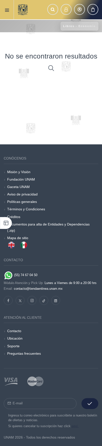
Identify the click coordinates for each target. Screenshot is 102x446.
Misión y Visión (18, 172)
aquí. (75, 426)
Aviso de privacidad (22, 194)
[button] (52, 9)
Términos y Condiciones (26, 209)
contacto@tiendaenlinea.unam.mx (38, 288)
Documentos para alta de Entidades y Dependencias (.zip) (48, 227)
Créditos (13, 217)
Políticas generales (22, 202)
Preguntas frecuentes (24, 353)
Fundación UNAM (21, 179)
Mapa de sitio (17, 238)
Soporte (13, 346)
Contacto (14, 331)
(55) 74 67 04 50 (25, 275)
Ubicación (15, 338)
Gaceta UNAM (18, 187)
